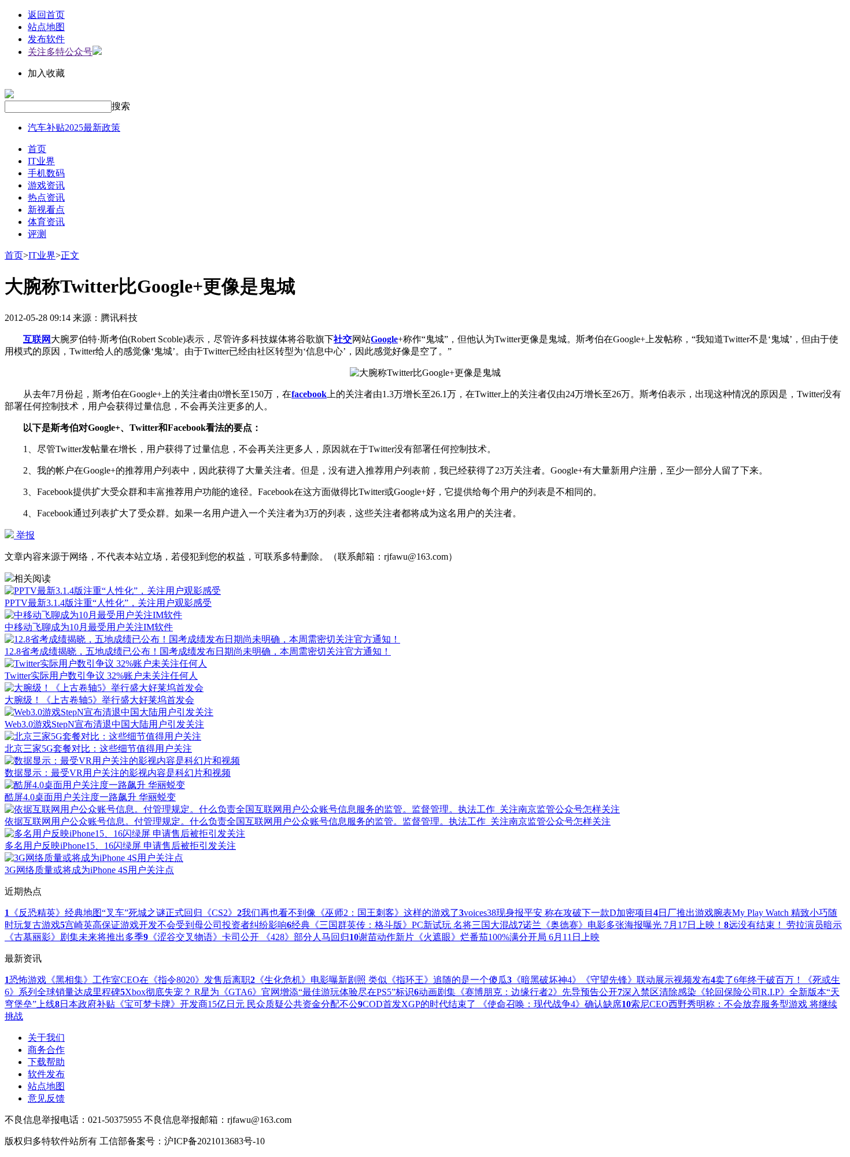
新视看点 (46, 210)
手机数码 (46, 173)
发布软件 (46, 39)
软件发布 (46, 1074)
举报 (24, 535)
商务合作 (46, 1050)
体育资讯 (46, 222)
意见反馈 (46, 1098)
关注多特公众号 (60, 52)
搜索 (121, 106)
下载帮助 (46, 1062)
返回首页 (46, 15)
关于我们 (46, 1038)
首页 (37, 149)
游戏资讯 (46, 185)
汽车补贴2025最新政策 (74, 127)
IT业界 (41, 161)
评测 (37, 234)
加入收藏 (46, 73)
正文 (70, 255)
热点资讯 (46, 197)
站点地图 (46, 27)
